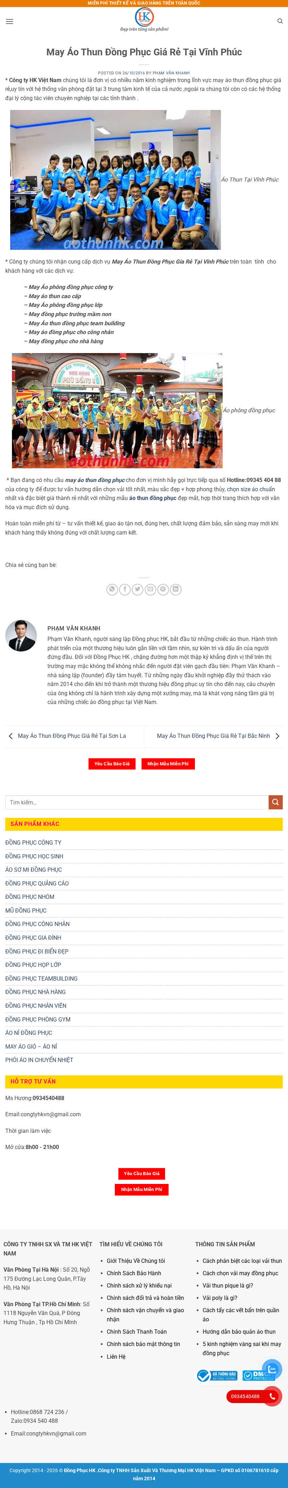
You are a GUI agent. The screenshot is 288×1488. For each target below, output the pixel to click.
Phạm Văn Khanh (171, 73)
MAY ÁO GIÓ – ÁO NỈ (31, 1046)
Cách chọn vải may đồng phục (240, 1273)
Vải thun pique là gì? (228, 1285)
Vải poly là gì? (220, 1298)
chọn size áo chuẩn (251, 489)
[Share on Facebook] (125, 589)
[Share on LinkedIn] (176, 589)
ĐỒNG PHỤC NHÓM (29, 897)
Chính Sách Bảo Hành (134, 1273)
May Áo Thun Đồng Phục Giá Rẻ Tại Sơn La (71, 736)
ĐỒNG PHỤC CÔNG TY (33, 842)
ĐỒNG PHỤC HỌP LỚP (33, 965)
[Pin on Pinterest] (163, 589)
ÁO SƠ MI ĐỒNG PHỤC (33, 869)
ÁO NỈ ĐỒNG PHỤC (28, 1033)
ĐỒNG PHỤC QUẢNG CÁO (37, 883)
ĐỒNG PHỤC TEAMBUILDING (41, 978)
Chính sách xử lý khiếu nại (139, 1285)
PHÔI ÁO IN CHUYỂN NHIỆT (39, 1060)
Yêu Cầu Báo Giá (112, 763)
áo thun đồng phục (100, 480)
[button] (9, 21)
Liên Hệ (117, 1356)
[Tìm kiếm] (280, 21)
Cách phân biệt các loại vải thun (242, 1261)
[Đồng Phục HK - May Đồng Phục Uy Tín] (144, 21)
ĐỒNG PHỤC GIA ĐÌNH (33, 937)
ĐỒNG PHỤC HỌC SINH (34, 856)
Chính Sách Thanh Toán (137, 1331)
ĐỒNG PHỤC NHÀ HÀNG (35, 992)
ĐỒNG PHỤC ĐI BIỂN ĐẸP (36, 951)
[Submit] (276, 802)
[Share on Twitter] (137, 589)
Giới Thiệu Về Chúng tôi (136, 1261)
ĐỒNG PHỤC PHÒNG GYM (38, 1019)
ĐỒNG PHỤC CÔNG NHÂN (37, 924)
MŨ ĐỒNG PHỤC (25, 910)
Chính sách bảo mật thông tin (143, 1344)
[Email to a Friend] (150, 589)
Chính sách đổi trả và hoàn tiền (145, 1298)
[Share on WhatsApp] (112, 589)
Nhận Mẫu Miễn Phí (168, 763)
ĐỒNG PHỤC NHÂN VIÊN (35, 1005)
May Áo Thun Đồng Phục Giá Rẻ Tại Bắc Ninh (214, 736)
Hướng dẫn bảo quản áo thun (239, 1331)
